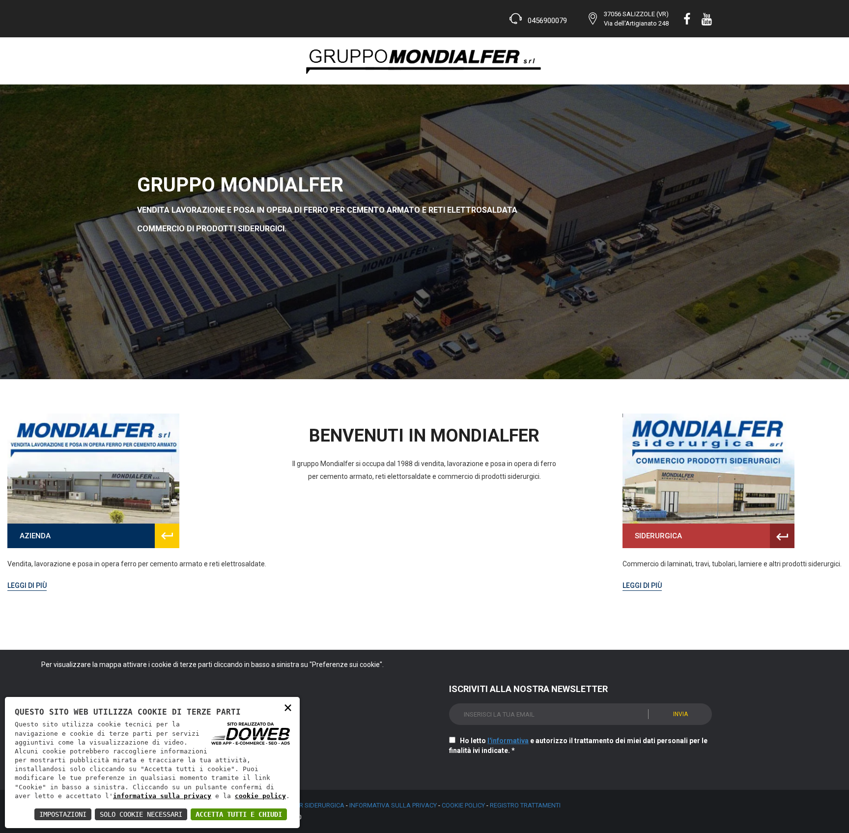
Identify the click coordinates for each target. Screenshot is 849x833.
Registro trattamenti (525, 805)
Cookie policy (463, 805)
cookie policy (260, 796)
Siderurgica (658, 535)
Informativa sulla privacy (393, 805)
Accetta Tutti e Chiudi (239, 814)
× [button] (287, 707)
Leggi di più (27, 585)
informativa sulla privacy (162, 796)
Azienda (35, 535)
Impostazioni (62, 814)
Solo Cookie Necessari (141, 814)
